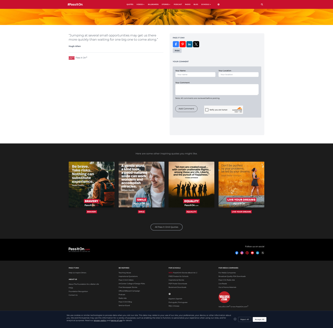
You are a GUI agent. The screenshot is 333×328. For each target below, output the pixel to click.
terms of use (116, 320)
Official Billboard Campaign (129, 291)
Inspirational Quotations (128, 276)
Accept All (259, 319)
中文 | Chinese (174, 306)
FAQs (71, 288)
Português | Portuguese (178, 302)
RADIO (187, 4)
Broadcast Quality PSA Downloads (232, 276)
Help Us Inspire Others (77, 273)
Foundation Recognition (78, 291)
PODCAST (178, 4)
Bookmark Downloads (177, 287)
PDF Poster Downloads (178, 284)
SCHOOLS (205, 4)
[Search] (262, 4)
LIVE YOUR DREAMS (241, 212)
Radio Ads (123, 298)
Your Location (225, 70)
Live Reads (223, 284)
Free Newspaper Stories (128, 287)
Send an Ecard (124, 305)
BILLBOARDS (153, 4)
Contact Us (73, 295)
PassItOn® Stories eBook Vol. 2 (183, 273)
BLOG (196, 4)
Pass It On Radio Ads (227, 280)
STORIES (165, 4)
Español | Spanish (175, 299)
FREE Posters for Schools (178, 276)
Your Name (180, 70)
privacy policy (100, 320)
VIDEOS (139, 4)
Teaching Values (125, 273)
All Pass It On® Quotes (166, 227)
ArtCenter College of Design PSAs (132, 284)
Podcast (122, 294)
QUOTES (130, 4)
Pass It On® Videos (126, 280)
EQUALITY (191, 212)
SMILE (141, 212)
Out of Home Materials (227, 287)
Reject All (244, 319)
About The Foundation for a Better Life (84, 284)
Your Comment (182, 82)
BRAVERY (91, 212)
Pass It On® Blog (125, 302)
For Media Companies (227, 273)
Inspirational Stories (176, 280)
